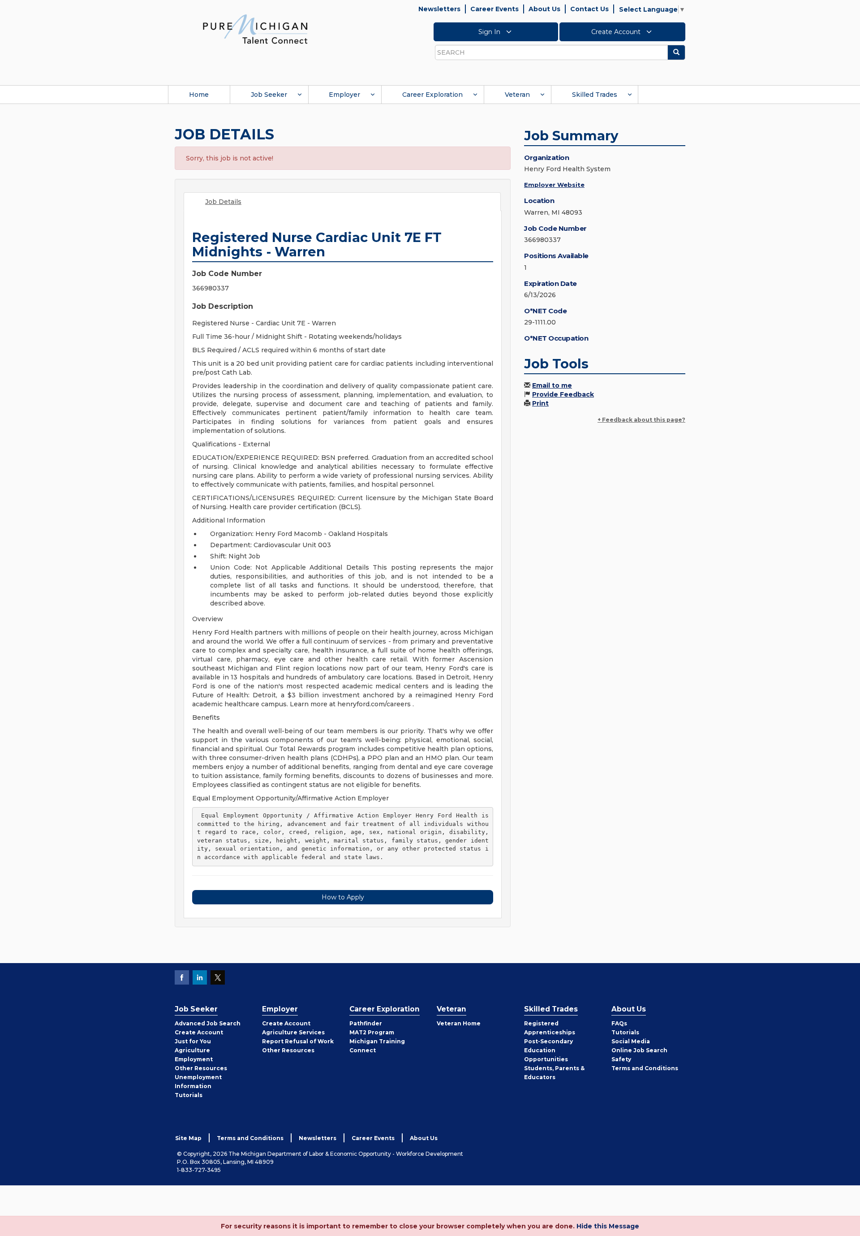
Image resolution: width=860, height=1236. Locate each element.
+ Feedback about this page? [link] (641, 419)
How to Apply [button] (343, 897)
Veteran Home (459, 1023)
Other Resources (201, 1068)
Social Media (630, 1041)
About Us (544, 9)
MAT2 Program (371, 1032)
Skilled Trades (594, 95)
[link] (255, 29)
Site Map (188, 1138)
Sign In (490, 32)
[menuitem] (199, 95)
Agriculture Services (293, 1032)
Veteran (517, 95)
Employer (344, 95)
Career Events (494, 9)
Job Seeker (269, 95)
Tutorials (188, 1095)
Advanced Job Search (208, 1023)
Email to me (552, 385)
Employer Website (554, 184)
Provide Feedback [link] (563, 394)
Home (199, 95)
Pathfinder (365, 1023)
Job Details (223, 202)
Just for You (193, 1041)
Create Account (616, 32)
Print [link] (540, 403)
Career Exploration (432, 95)
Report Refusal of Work (298, 1041)
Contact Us (589, 9)
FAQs (619, 1023)
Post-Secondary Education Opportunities (548, 1050)
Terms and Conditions (644, 1068)
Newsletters (439, 9)
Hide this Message (607, 1226)
